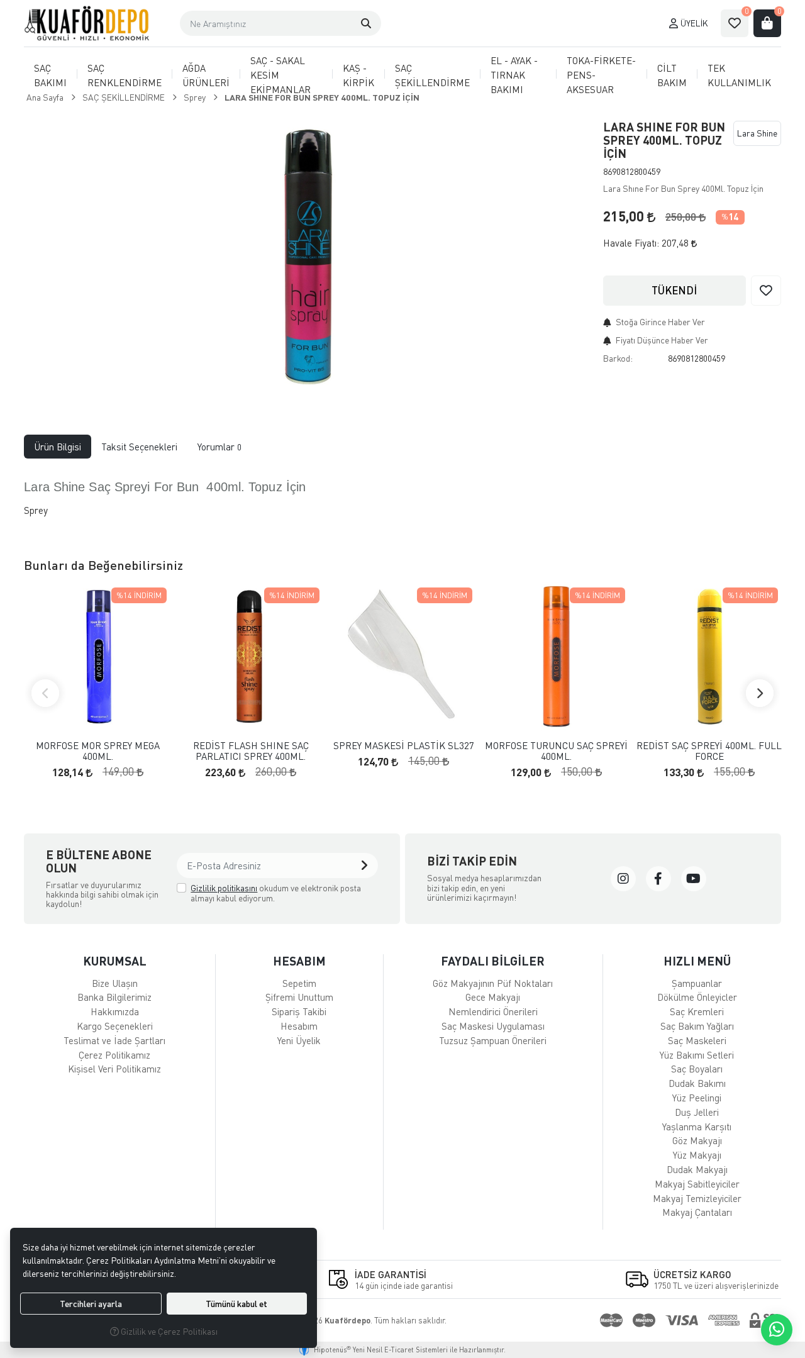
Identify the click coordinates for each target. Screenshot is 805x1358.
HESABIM (299, 961)
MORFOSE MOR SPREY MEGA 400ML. (98, 750)
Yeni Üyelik (299, 1040)
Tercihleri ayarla (91, 1303)
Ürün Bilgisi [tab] (57, 446)
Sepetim (299, 983)
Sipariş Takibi (299, 1011)
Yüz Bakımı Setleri (697, 1054)
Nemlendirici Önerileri (493, 1011)
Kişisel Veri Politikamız (114, 1068)
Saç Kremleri (697, 1011)
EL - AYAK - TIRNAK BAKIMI (514, 75)
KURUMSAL (115, 961)
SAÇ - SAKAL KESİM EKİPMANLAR (280, 75)
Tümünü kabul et (236, 1303)
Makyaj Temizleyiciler (697, 1198)
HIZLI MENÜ (697, 961)
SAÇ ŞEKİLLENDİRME (432, 75)
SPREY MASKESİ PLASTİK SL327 (403, 745)
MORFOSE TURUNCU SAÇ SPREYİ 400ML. (556, 750)
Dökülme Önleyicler (697, 997)
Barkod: (618, 358)
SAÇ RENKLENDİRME (124, 75)
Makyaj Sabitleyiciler (697, 1183)
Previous (45, 693)
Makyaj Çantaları (697, 1212)
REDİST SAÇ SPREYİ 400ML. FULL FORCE (709, 750)
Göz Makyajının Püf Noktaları (493, 983)
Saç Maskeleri (697, 1040)
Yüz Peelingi (696, 1097)
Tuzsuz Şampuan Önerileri (493, 1040)
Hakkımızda (115, 1011)
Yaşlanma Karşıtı (696, 1126)
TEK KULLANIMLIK (739, 75)
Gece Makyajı (492, 997)
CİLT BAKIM (672, 75)
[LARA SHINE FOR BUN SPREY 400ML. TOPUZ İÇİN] (306, 256)
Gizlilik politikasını (224, 887)
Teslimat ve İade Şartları (114, 1040)
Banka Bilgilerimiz (114, 997)
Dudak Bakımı (697, 1083)
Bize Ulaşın (115, 983)
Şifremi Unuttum (299, 997)
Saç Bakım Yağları (697, 1026)
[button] (366, 23)
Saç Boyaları (697, 1068)
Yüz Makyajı (697, 1154)
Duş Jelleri (697, 1112)
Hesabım (299, 1026)
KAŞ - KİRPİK (358, 75)
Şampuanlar (697, 983)
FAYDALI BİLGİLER (493, 961)
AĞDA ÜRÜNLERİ (206, 75)
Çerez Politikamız (114, 1054)
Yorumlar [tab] (219, 446)
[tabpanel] (402, 498)
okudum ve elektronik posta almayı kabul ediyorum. (276, 893)
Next (760, 693)
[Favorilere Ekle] (766, 290)
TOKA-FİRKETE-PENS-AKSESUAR (601, 75)
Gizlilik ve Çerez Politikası (168, 1331)
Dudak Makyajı (697, 1169)
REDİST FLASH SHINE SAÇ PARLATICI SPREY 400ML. (251, 750)
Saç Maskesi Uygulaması (493, 1026)
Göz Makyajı (697, 1140)
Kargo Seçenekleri (115, 1026)
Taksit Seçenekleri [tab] (139, 446)
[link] (623, 878)
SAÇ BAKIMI (50, 75)
